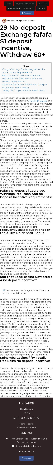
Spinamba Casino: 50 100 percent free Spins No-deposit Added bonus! (24, 86)
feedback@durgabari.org (28, 446)
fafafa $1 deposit (38, 101)
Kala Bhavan (26, 409)
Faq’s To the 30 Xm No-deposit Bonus (21, 75)
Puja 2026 (43, 4)
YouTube (41, 8)
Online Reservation (26, 427)
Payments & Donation (25, 4)
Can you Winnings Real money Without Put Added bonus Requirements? (23, 71)
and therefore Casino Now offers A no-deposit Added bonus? (22, 80)
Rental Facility (26, 423)
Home (8, 4)
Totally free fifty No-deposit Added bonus (23, 90)
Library (26, 412)
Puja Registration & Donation (20, 8)
